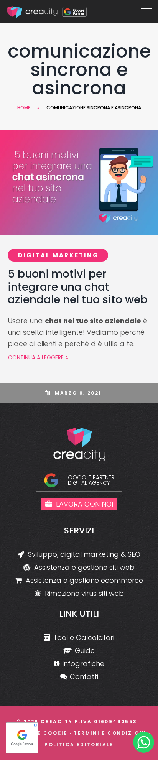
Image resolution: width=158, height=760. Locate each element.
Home (23, 107)
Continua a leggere (36, 357)
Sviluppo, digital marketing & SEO (84, 554)
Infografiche (83, 663)
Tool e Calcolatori (83, 637)
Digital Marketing (58, 255)
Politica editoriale (79, 744)
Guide (85, 650)
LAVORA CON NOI (84, 504)
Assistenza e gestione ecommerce (84, 580)
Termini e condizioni (110, 733)
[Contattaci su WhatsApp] (143, 744)
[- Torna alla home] (47, 11)
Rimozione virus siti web (84, 593)
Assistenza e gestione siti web (84, 567)
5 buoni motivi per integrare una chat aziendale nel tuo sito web (78, 286)
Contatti (84, 676)
